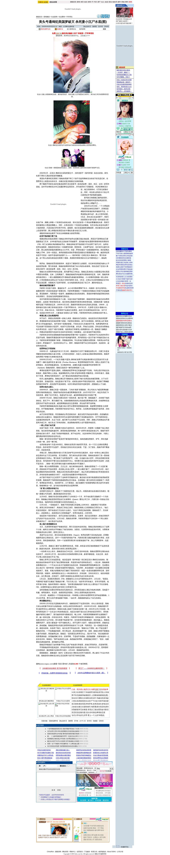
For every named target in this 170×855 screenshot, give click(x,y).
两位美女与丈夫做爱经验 (124, 274)
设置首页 (80, 852)
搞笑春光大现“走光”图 (124, 352)
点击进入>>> (85, 36)
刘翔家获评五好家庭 (79, 710)
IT (92, 2)
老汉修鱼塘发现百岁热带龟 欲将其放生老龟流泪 (90, 704)
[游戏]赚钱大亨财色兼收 (124, 251)
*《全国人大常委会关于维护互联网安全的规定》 (55, 799)
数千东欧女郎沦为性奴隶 (124, 256)
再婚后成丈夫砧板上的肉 (124, 262)
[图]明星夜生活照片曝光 (124, 325)
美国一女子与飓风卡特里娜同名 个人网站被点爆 (63, 744)
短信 (106, 2)
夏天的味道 (82, 795)
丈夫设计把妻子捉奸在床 (124, 279)
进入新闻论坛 (71, 29)
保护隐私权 (102, 852)
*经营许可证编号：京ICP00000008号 (51, 795)
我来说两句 (53, 721)
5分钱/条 (105, 771)
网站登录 (65, 852)
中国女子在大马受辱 (63, 701)
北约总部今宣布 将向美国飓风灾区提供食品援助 (63, 731)
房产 (99, 2)
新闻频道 (47, 17)
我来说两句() (45, 29)
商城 (122, 2)
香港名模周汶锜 (124, 283)
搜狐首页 (73, 2)
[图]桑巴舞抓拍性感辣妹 (124, 323)
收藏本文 (60, 29)
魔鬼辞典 (106, 800)
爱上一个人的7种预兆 (96, 715)
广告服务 (87, 852)
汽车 (95, 2)
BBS (126, 2)
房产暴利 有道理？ (122, 21)
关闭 (106, 26)
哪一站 (89, 795)
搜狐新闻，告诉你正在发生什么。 (68, 36)
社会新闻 (54, 17)
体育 (82, 2)
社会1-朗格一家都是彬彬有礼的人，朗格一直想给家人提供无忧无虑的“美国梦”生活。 (73, 168)
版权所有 (103, 854)
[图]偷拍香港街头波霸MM (124, 318)
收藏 (95, 721)
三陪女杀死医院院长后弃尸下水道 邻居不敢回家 (90, 701)
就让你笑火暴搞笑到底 (103, 795)
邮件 (119, 2)
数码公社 (124, 313)
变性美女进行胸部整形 (46, 701)
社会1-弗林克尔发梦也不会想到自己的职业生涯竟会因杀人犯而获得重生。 (72, 145)
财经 (89, 2)
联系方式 (94, 852)
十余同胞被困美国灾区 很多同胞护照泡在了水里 (63, 729)
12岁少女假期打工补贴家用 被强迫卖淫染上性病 (90, 692)
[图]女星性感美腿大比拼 (124, 330)
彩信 (110, 2)
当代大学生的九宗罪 (79, 715)
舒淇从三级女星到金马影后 (98, 710)
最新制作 (82, 793)
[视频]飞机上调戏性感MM (124, 332)
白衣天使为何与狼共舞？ (124, 23)
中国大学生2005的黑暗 (63, 716)
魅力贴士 (91, 800)
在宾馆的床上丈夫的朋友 (124, 277)
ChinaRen (50, 852)
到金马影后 (124, 286)
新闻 (78, 2)
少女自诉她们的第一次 (123, 281)
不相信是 (124, 290)
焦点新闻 (83, 800)
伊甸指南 (98, 800)
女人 (102, 2)
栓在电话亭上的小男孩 (46, 716)
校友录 (115, 2)
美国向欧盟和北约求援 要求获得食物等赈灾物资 (63, 734)
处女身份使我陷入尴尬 (123, 260)
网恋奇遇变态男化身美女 (124, 265)
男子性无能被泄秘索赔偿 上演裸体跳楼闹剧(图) (90, 695)
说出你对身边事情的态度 (95, 712)
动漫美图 (125, 334)
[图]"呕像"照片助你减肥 (123, 327)
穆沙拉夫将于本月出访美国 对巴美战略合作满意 (63, 741)
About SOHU (111, 852)
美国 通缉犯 (62, 664)
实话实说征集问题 (78, 712)
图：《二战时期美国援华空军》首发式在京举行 (63, 736)
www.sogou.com (46, 664)
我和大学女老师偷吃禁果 (124, 271)
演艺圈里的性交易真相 (123, 258)
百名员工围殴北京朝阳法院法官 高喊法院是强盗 (90, 698)
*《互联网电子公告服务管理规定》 (50, 797)
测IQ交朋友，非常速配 (103, 793)
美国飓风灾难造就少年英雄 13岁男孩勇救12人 (62, 739)
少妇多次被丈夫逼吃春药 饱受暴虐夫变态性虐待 (90, 707)
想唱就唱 (88, 793)
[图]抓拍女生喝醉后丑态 (124, 316)
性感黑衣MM (125, 288)
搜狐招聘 (58, 852)
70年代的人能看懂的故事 (124, 253)
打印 (100, 26)
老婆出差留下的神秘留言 (124, 267)
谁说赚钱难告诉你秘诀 (103, 791)
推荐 (94, 26)
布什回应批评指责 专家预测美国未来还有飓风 (62, 746)
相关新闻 (82, 29)
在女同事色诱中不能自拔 (124, 269)
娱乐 (85, 2)
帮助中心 (73, 852)
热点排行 (87, 26)
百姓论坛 (124, 249)
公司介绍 (120, 852)
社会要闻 (62, 17)
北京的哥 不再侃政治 (123, 19)
